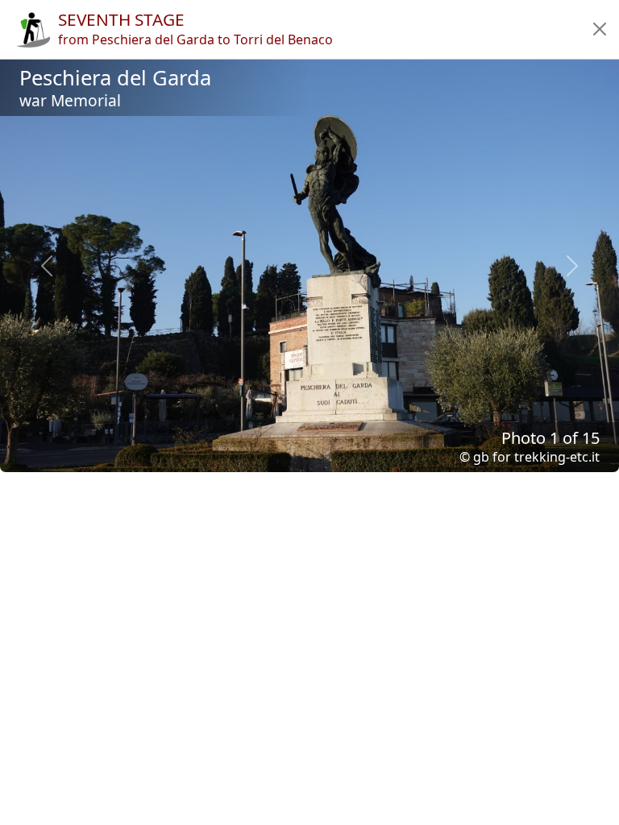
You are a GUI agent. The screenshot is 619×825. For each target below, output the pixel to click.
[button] (600, 29)
